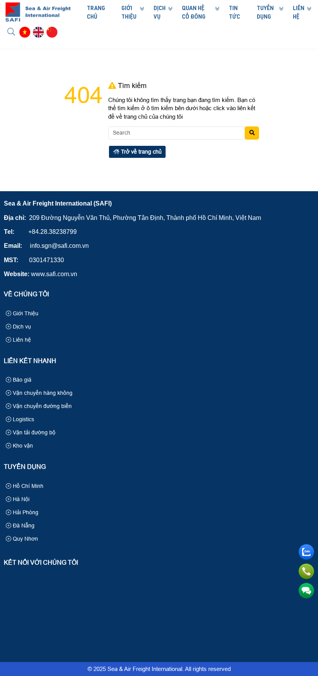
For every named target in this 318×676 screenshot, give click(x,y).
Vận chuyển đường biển (41, 406)
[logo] (38, 19)
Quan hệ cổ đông (194, 13)
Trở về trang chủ (140, 152)
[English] (38, 32)
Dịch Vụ (160, 13)
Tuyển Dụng (265, 13)
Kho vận (22, 446)
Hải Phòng (24, 512)
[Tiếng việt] (24, 32)
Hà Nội (20, 499)
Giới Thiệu (129, 13)
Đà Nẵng (23, 525)
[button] (11, 32)
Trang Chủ (96, 13)
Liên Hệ (298, 13)
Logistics (22, 419)
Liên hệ (21, 340)
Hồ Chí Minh (27, 486)
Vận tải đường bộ (33, 432)
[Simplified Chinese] (52, 32)
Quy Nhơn (24, 539)
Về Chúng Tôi (26, 294)
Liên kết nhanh (30, 361)
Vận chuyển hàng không (42, 393)
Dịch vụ (21, 326)
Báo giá (21, 380)
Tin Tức (234, 13)
